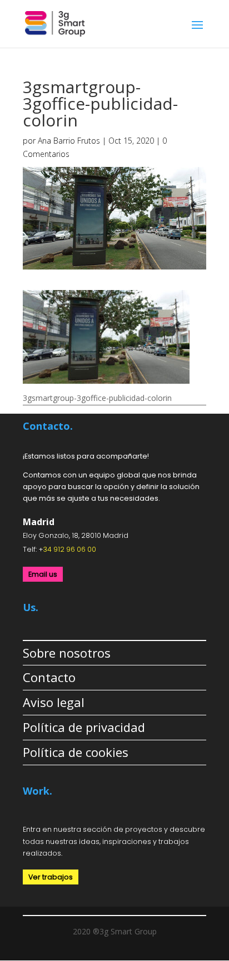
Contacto (49, 677)
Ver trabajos (50, 877)
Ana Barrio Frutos (69, 140)
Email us (42, 574)
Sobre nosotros (67, 652)
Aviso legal (53, 702)
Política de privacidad (84, 727)
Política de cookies (75, 752)
